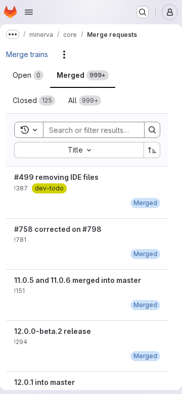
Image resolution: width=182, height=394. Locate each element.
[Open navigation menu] (29, 12)
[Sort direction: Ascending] (152, 150)
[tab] (28, 75)
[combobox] (79, 150)
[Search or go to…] (142, 12)
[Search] (152, 130)
